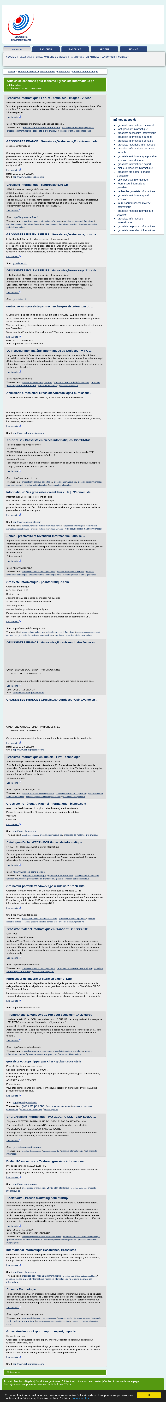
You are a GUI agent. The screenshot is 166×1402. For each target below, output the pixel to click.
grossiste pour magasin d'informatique (41, 1275)
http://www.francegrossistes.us (28, 177)
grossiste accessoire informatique (137, 133)
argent (104, 49)
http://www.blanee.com (24, 831)
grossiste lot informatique (70, 1054)
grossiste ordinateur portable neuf (44, 922)
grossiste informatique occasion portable (135, 150)
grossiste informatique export (134, 164)
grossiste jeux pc (51, 1109)
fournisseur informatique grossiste (131, 185)
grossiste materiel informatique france (23, 224)
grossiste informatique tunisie (73, 797)
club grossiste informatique (73, 526)
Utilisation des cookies (88, 1381)
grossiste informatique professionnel (75, 131)
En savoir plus (80, 1398)
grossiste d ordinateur (68, 385)
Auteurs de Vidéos (55, 57)
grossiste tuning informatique (36, 485)
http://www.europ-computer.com (29, 872)
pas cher (46, 49)
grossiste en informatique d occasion (133, 197)
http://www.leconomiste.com (27, 522)
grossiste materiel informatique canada (37, 383)
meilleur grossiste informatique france (79, 575)
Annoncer (108, 57)
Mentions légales (24, 1381)
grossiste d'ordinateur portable (72, 919)
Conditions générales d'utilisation (55, 1381)
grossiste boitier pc (78, 1188)
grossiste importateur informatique (79, 221)
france (17, 49)
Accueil (11, 57)
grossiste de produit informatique (136, 226)
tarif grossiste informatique (133, 129)
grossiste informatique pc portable (37, 482)
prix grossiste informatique (59, 1106)
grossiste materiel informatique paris (45, 575)
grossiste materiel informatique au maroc (47, 529)
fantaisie (75, 49)
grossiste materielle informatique (136, 144)
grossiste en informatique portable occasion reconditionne (137, 158)
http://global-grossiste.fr (25, 1102)
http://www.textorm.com (25, 1184)
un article (92, 57)
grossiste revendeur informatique (36, 1051)
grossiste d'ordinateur (47, 385)
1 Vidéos (25, 88)
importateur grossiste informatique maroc (60, 1240)
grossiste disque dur (51, 1151)
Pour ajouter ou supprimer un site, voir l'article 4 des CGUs (37, 1384)
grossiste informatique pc (65, 482)
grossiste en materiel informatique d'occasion (42, 221)
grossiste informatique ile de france (70, 572)
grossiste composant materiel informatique (72, 879)
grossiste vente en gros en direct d (24, 1239)
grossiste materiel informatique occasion (59, 224)
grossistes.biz (20, 263)
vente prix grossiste (58, 1187)
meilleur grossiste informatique (135, 168)
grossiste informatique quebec (135, 136)
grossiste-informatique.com (27, 1147)
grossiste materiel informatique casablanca (79, 1276)
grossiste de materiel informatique (71, 382)
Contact (123, 57)
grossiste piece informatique (60, 485)
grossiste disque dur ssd (31, 1151)
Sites (39, 57)
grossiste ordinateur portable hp (71, 922)
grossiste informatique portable (135, 140)
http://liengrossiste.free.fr (25, 217)
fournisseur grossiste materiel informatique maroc (41, 526)
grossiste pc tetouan (30, 835)
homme (133, 49)
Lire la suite (12, 117)
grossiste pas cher (33, 1106)
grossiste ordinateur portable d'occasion (39, 919)
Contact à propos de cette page (121, 1381)
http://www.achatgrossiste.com (28, 433)
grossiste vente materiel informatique (41, 127)
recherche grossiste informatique (60, 632)
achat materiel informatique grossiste (78, 128)
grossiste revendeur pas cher (42, 1054)
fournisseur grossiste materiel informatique (83, 529)
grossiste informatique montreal (136, 125)
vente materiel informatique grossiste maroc (39, 1318)
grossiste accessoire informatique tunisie (38, 793)
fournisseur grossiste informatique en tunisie (43, 797)
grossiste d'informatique (18, 130)
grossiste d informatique (45, 130)
